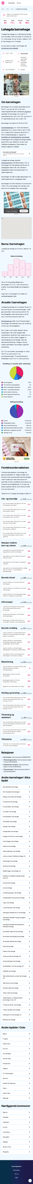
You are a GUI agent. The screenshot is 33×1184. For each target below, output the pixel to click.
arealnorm (27, 111)
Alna (12, 9)
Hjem (2, 9)
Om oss (19, 3)
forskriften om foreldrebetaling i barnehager (15, 137)
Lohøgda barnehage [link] (21, 9)
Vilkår (16, 1177)
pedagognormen (6, 163)
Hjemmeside (24, 53)
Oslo (7, 9)
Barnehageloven (6, 321)
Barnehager (11, 3)
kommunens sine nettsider (9, 48)
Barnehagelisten (16, 1166)
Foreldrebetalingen (7, 127)
